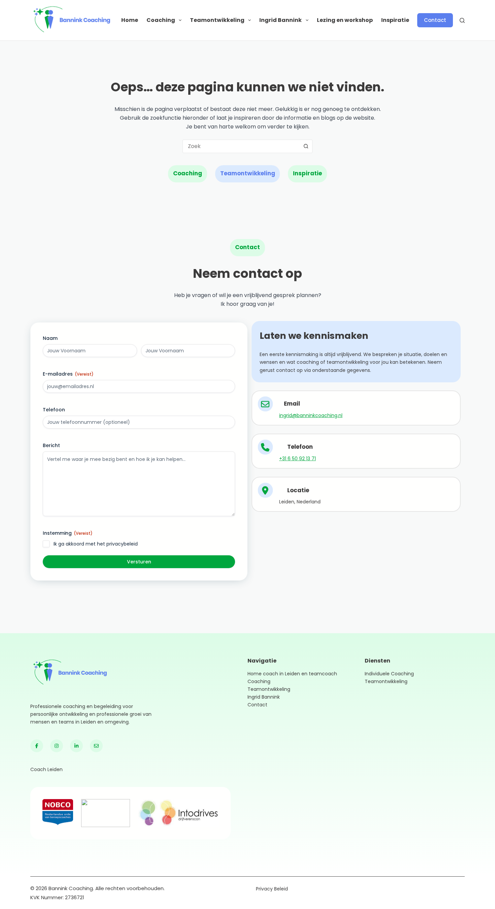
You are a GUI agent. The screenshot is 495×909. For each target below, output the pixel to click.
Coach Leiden (46, 769)
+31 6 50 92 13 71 (297, 458)
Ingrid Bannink (280, 20)
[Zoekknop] (305, 146)
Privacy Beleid (272, 888)
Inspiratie (395, 20)
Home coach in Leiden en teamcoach (292, 673)
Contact (435, 20)
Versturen (139, 561)
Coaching (160, 20)
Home (129, 20)
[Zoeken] (462, 20)
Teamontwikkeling (217, 20)
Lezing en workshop (345, 20)
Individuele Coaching (389, 673)
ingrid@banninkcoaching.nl (310, 415)
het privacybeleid (117, 543)
